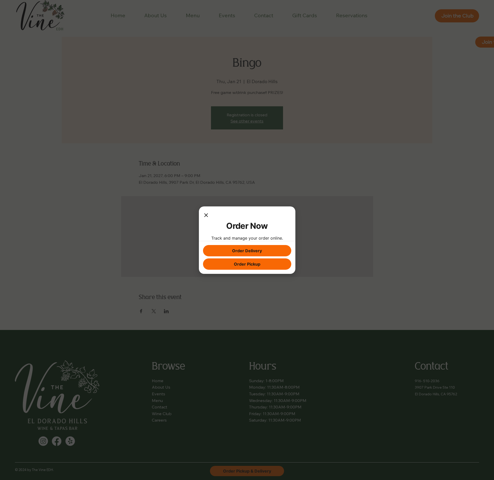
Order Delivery (247, 250)
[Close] (206, 216)
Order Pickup (247, 264)
